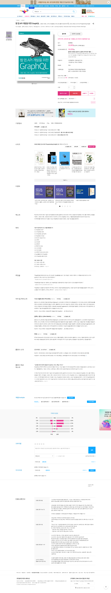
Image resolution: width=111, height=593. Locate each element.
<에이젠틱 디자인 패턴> (77, 353)
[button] (59, 206)
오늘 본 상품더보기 (90, 485)
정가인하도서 (54, 16)
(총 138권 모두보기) (63, 144)
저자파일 (59, 298)
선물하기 (84, 93)
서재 (86, 16)
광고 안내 (81, 572)
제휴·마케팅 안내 (57, 572)
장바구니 (92, 5)
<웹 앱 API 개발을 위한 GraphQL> (54, 311)
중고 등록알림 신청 (62, 98)
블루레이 (64, 5)
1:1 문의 (76, 583)
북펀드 (72, 16)
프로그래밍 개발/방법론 (54, 132)
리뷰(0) (76, 77)
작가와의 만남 (67, 16)
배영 (35, 26)
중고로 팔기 (72, 98)
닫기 (108, 2)
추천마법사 (33, 16)
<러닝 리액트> (42, 311)
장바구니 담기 (63, 93)
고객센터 (87, 5)
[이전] (20, 56)
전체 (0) (44, 461)
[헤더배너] (88, 11)
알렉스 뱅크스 (25, 26)
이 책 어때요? (91, 401)
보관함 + (92, 93)
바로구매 (75, 93)
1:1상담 (70, 499)
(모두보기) (70, 311)
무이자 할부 (73, 82)
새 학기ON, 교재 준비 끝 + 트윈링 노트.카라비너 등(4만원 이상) (74, 39)
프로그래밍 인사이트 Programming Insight (80, 23)
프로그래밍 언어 (52, 130)
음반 (60, 5)
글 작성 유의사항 (90, 456)
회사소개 (18, 572)
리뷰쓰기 (92, 470)
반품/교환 (75, 499)
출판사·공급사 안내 (73, 572)
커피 (68, 5)
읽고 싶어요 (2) (45, 401)
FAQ (88, 583)
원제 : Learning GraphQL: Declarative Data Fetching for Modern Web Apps (68, 26)
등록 (92, 450)
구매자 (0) (37, 461)
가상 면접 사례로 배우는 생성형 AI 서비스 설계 (64, 168)
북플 (83, 16)
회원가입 (78, 5)
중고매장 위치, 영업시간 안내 (83, 587)
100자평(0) (71, 77)
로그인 (75, 5)
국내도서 (23, 6)
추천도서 (60, 16)
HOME (18, 5)
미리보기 (35, 83)
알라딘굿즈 (41, 5)
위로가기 (106, 587)
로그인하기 (71, 397)
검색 (73, 11)
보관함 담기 (83, 146)
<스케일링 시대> (67, 353)
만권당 (31, 5)
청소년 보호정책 (43, 572)
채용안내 (23, 572)
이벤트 (47, 16)
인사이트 (43, 26)
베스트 (38, 16)
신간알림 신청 (44, 126)
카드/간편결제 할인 (62, 82)
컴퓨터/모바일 (43, 130)
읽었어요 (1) (65, 401)
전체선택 (76, 146)
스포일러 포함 (61, 456)
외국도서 (36, 5)
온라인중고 (46, 5)
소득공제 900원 (83, 82)
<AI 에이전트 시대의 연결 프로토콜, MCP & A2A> (51, 353)
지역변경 (84, 71)
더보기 (46, 266)
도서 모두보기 (44, 349)
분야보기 (21, 16)
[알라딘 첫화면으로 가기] (25, 11)
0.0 (66, 77)
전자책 (27, 5)
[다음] (48, 56)
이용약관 (28, 572)
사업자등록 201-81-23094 (30, 581)
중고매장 (52, 5)
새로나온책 (43, 16)
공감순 (84, 470)
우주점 (56, 5)
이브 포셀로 (18, 26)
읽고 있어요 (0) (55, 401)
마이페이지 (83, 5)
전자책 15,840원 (76, 34)
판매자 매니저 (65, 572)
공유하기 (93, 23)
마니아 (36, 401)
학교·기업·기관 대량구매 (89, 572)
